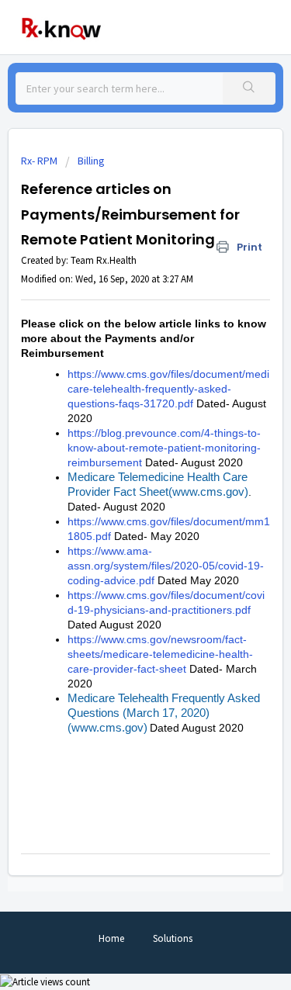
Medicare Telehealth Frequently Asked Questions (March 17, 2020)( (164, 712)
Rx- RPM (39, 161)
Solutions (172, 938)
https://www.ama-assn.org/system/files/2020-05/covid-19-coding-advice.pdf (166, 566)
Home (111, 938)
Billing (91, 161)
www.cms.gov (208, 491)
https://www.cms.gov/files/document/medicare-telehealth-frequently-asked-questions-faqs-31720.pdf (168, 389)
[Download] (117, 488)
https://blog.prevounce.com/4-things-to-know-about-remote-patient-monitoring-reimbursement (164, 448)
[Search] (249, 88)
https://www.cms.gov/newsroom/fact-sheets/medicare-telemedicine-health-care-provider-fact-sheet (160, 654)
